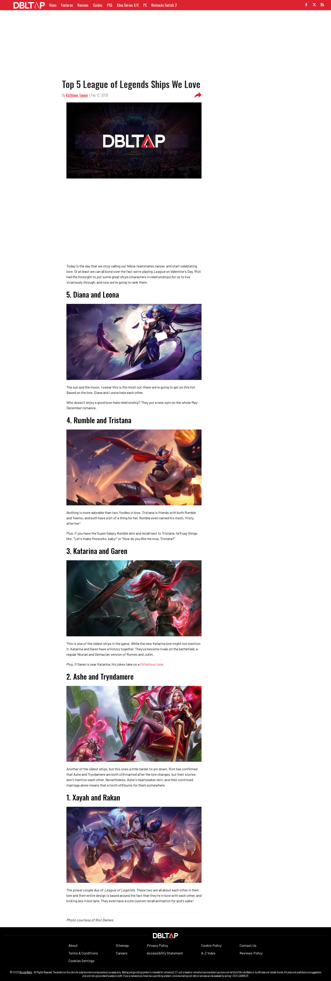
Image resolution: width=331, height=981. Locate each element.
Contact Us (248, 945)
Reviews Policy (251, 953)
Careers (121, 953)
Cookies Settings (81, 960)
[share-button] (198, 95)
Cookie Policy (211, 945)
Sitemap (122, 945)
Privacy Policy (157, 945)
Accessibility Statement (165, 953)
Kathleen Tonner (77, 95)
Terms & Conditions (83, 953)
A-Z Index (208, 953)
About (73, 945)
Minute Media (25, 972)
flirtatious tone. (152, 664)
